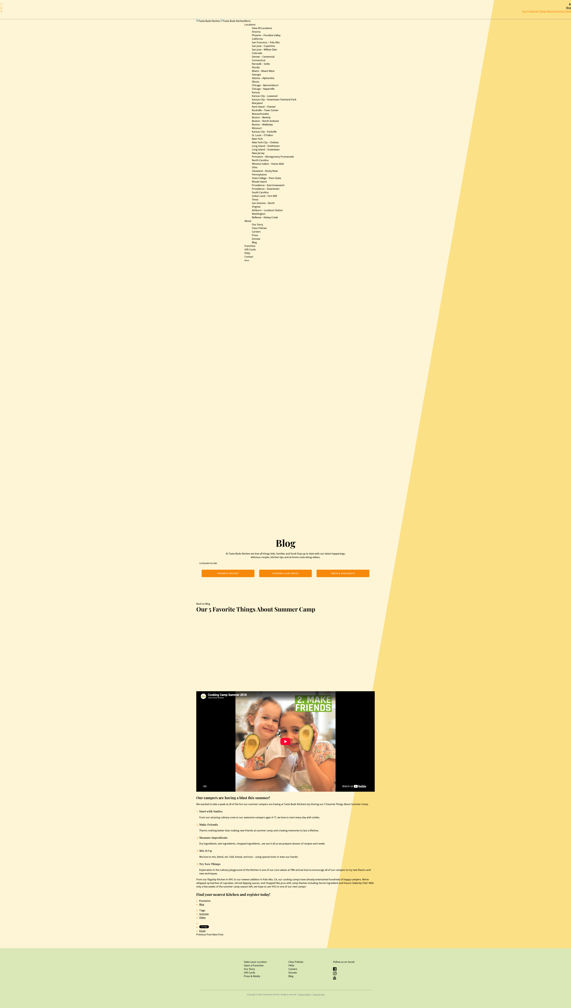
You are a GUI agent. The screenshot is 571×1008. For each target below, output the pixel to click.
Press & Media (252, 976)
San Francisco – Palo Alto (266, 42)
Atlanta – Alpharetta (263, 78)
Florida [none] (256, 67)
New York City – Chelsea (265, 142)
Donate (256, 238)
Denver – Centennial (263, 56)
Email (202, 931)
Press (255, 235)
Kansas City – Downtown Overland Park (274, 99)
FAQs (247, 253)
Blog (568, 7)
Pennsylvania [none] (259, 174)
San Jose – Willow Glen (264, 49)
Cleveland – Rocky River (265, 171)
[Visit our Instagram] (335, 974)
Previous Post (204, 934)
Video (202, 917)
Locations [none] (249, 24)
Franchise (249, 246)
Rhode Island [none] (259, 181)
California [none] (257, 38)
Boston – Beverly (261, 117)
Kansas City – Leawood (264, 96)
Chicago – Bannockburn (265, 85)
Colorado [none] (257, 53)
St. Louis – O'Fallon (262, 135)
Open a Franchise (253, 965)
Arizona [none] (256, 31)
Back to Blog (203, 603)
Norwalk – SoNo (261, 63)
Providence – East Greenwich (268, 185)
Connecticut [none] (258, 60)
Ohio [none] (254, 167)
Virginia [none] (256, 206)
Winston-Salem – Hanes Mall (268, 163)
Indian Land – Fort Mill (264, 196)
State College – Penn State (266, 178)
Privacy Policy (305, 994)
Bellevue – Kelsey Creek (265, 217)
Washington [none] (258, 213)
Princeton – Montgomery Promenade (273, 156)
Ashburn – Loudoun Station (267, 210)
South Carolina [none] (260, 192)
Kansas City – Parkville (264, 131)
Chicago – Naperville (263, 88)
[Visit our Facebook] (335, 969)
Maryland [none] (257, 103)
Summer (204, 914)
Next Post (217, 934)
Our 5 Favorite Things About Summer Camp (546, 11)
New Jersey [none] (258, 153)
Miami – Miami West (263, 71)
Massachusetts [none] (260, 113)
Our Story (257, 224)
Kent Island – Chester (264, 106)
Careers (256, 231)
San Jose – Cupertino (263, 46)
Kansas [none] (256, 92)
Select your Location (255, 962)
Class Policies (259, 228)
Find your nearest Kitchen (217, 894)
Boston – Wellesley (262, 124)
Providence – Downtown (265, 188)
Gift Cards (250, 249)
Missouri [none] (257, 128)
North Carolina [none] (260, 160)
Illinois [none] (255, 81)
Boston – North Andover (265, 121)
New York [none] (257, 138)
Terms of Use (318, 994)
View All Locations (262, 28)
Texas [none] (255, 199)
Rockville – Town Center (265, 110)
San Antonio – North (263, 203)
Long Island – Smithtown (266, 146)
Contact (248, 256)
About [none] (247, 221)
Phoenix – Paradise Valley (266, 35)
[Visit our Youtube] (334, 978)
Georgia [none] (256, 74)
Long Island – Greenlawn (266, 149)
